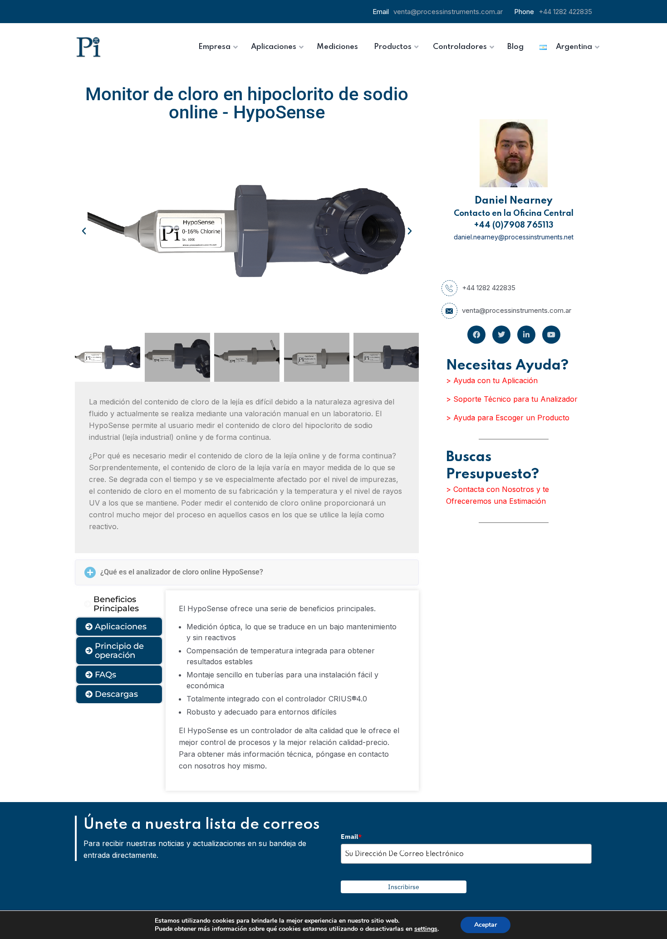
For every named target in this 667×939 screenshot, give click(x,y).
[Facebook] (476, 335)
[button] (83, 231)
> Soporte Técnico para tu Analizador (512, 399)
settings (425, 929)
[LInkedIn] (526, 335)
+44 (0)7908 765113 (514, 225)
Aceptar (485, 924)
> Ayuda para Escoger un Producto (507, 417)
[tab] (119, 604)
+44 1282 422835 (565, 11)
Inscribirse (403, 887)
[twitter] (501, 335)
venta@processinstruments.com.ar (448, 11)
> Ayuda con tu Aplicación (492, 380)
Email (351, 836)
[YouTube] (551, 335)
